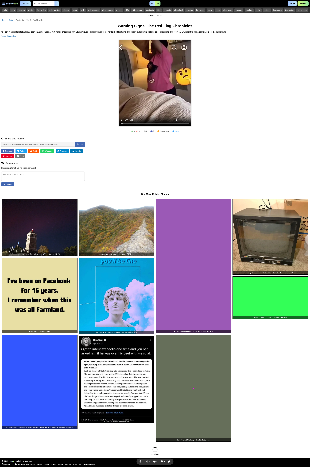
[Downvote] (137, 131)
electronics (227, 10)
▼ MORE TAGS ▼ (155, 16)
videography (137, 10)
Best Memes (8, 464)
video (75, 10)
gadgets (167, 10)
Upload (25, 3)
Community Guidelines (87, 464)
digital (30, 10)
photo (210, 10)
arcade (119, 10)
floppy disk (41, 10)
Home (4, 20)
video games (93, 10)
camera (22, 10)
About (33, 464)
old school (178, 10)
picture (267, 10)
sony (13, 10)
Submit (9, 184)
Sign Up (303, 3)
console (239, 10)
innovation (289, 10)
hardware (200, 10)
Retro (11, 20)
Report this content (8, 36)
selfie (258, 10)
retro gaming (54, 10)
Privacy (46, 464)
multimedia (302, 10)
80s (158, 10)
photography (107, 10)
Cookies (53, 464)
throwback (277, 10)
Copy (80, 144)
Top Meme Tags (23, 464)
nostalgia (150, 10)
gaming (189, 10)
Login (292, 3)
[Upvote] (132, 131)
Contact (39, 464)
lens (218, 10)
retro (5, 10)
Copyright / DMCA (71, 464)
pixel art (249, 10)
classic (66, 10)
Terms (60, 464)
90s (127, 10)
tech (82, 10)
